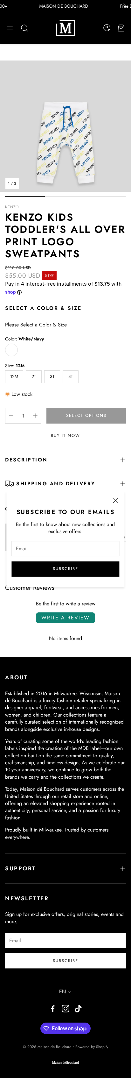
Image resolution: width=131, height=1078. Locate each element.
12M (14, 376)
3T (52, 376)
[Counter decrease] (11, 415)
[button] (10, 28)
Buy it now (65, 435)
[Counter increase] (35, 415)
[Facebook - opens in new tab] (53, 1008)
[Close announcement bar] (124, 5)
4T (70, 376)
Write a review (65, 617)
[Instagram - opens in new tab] (65, 1008)
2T (33, 376)
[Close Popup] (115, 501)
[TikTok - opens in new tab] (78, 1008)
